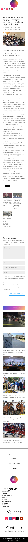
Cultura (4, 505)
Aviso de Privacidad (14, 464)
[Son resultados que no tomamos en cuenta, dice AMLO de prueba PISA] (7, 195)
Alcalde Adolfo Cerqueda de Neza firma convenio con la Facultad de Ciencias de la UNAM (17, 203)
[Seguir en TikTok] (2, 9)
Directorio (14, 459)
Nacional (9, 29)
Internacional (6, 501)
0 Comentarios (17, 29)
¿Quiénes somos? (14, 454)
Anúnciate (14, 468)
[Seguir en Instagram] (7, 9)
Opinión (4, 499)
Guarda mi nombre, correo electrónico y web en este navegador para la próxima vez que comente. (14, 278)
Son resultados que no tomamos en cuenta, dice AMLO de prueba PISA (7, 202)
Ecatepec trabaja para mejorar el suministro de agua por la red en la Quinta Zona (14, 397)
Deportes (4, 503)
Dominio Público (9, 27)
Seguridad (4, 497)
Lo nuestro (5, 492)
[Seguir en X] (9, 9)
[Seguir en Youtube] (12, 9)
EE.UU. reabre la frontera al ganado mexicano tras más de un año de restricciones (12, 419)
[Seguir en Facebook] (4, 9)
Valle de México (6, 496)
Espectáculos (6, 507)
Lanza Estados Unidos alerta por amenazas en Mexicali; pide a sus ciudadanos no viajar (14, 352)
